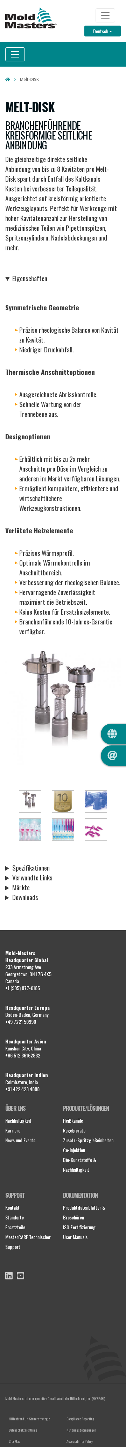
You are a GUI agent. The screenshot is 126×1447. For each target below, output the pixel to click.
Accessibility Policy (79, 1441)
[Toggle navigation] (105, 15)
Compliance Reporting (80, 1418)
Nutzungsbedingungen (81, 1430)
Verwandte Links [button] (32, 878)
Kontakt (12, 1207)
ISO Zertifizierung (79, 1227)
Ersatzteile (15, 1227)
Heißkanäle (73, 1120)
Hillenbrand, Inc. (80, 1398)
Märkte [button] (21, 887)
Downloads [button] (25, 897)
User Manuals (75, 1236)
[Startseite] (31, 18)
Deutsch (107, 31)
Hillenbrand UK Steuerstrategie (29, 1418)
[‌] (9, 1275)
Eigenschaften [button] (29, 278)
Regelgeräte (74, 1130)
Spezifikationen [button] (31, 868)
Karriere (12, 1130)
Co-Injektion (74, 1150)
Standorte (14, 1217)
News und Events (20, 1140)
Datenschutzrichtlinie (23, 1430)
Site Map (14, 1441)
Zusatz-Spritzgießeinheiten (88, 1140)
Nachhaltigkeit (18, 1120)
